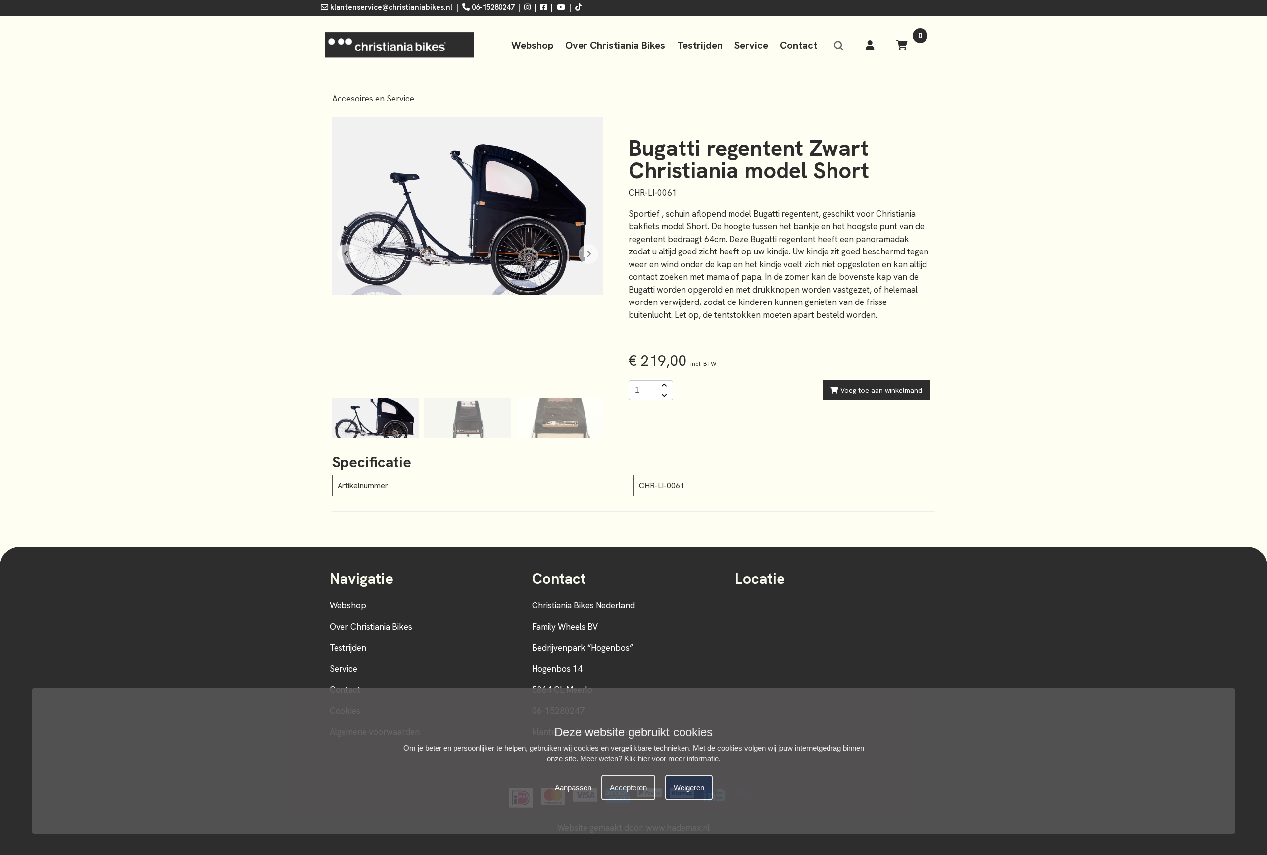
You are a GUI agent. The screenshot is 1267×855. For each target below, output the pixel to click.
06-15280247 (492, 7)
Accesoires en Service (373, 98)
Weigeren (689, 787)
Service (751, 45)
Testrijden (700, 45)
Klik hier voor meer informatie (671, 758)
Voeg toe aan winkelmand (880, 390)
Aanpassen (573, 787)
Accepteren (628, 787)
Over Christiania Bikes (615, 45)
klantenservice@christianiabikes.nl (390, 7)
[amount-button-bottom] (663, 395)
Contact (798, 45)
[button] (588, 254)
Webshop (532, 45)
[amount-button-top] (663, 385)
